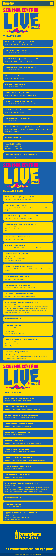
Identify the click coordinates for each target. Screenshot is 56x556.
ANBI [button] (39, 545)
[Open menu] (51, 3)
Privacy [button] (17, 545)
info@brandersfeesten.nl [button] (29, 545)
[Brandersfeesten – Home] (9, 3)
